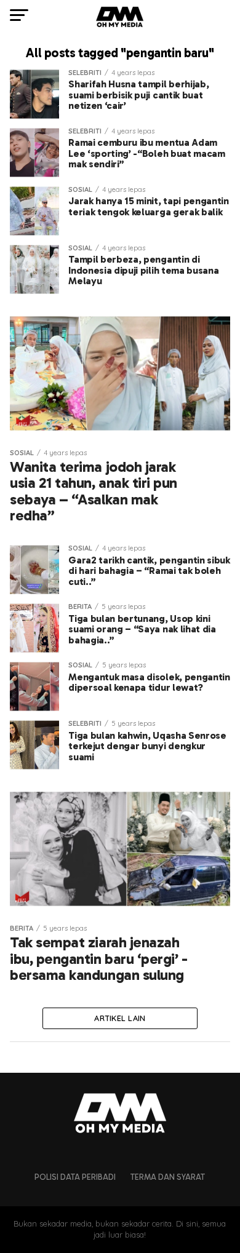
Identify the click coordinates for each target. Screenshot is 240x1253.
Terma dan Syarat (167, 1177)
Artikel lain (119, 1018)
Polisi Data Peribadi (75, 1177)
